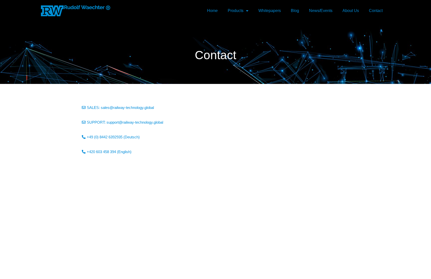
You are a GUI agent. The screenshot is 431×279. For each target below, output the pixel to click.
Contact (376, 10)
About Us (350, 10)
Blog (295, 10)
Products (235, 10)
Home (212, 10)
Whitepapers (269, 10)
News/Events (320, 10)
